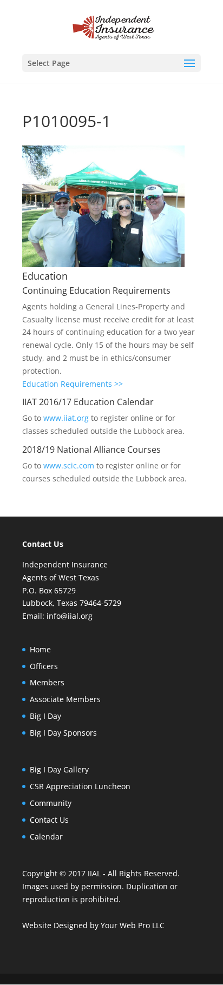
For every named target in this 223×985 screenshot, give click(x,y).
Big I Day (45, 716)
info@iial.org (70, 616)
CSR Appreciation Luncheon (80, 786)
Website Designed (55, 925)
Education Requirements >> (72, 384)
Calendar (46, 836)
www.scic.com (68, 465)
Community (50, 803)
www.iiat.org (66, 418)
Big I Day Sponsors (63, 733)
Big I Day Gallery (59, 769)
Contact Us (49, 820)
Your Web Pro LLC (133, 925)
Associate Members (65, 699)
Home (40, 649)
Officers (44, 666)
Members (47, 682)
